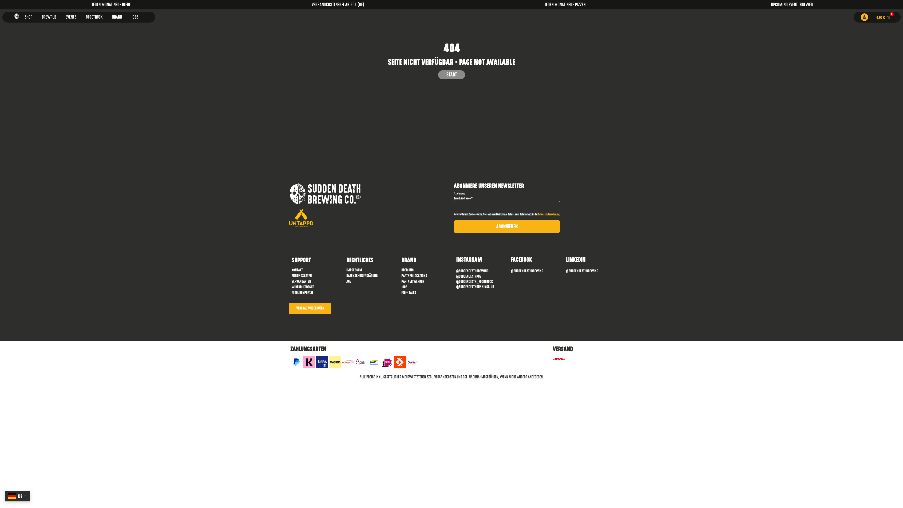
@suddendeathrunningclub (475, 287)
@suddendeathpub (468, 276)
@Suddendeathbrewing (472, 271)
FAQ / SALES (408, 293)
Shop (28, 17)
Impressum (354, 270)
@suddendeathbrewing (527, 271)
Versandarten (301, 281)
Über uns (407, 270)
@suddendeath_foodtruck (474, 282)
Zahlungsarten (302, 276)
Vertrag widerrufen (310, 308)
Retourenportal (302, 293)
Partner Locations (414, 276)
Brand (117, 17)
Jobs (135, 17)
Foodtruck (94, 17)
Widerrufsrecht (303, 287)
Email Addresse (463, 198)
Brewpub (49, 17)
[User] (864, 17)
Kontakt (297, 270)
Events (71, 17)
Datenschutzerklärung (548, 214)
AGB (348, 281)
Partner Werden (412, 281)
